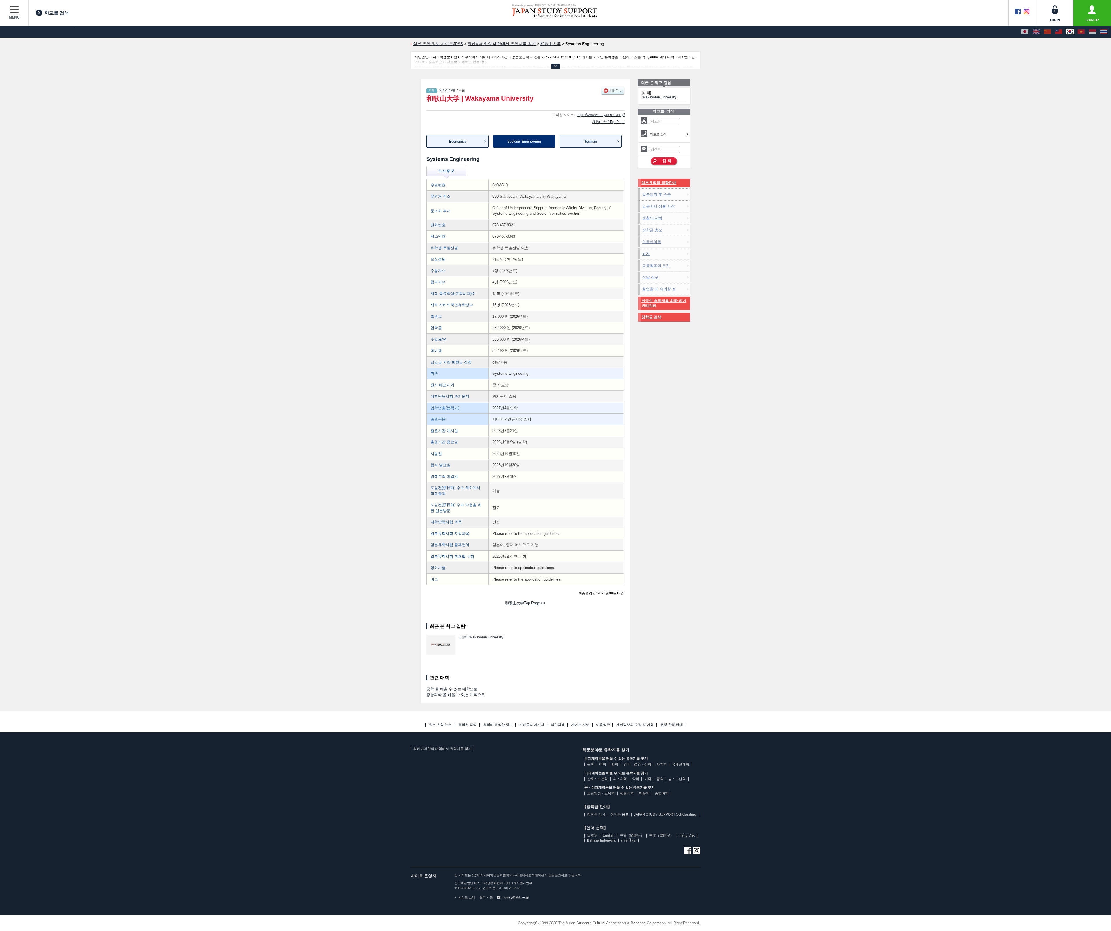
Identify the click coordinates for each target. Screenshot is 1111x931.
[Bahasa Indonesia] (1092, 32)
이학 (647, 779)
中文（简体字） (632, 835)
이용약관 (603, 725)
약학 (635, 779)
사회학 (661, 764)
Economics (457, 141)
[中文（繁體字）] (1058, 32)
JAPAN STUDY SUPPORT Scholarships (665, 814)
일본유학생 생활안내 (658, 183)
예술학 (644, 793)
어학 (602, 764)
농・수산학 (677, 779)
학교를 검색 (57, 12)
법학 (614, 764)
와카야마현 (447, 90)
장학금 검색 (651, 317)
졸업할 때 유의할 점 (659, 289)
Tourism (590, 141)
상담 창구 (650, 277)
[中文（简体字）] (1047, 32)
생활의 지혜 (652, 218)
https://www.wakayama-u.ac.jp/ (601, 115)
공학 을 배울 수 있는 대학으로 (451, 689)
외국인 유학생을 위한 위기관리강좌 (663, 303)
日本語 (592, 835)
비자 (646, 253)
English (609, 835)
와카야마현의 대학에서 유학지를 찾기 (442, 749)
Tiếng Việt (687, 835)
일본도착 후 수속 (656, 194)
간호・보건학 (597, 779)
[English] (1036, 32)
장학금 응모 (652, 230)
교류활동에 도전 (656, 265)
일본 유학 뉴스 (440, 725)
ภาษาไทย (628, 840)
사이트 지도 (580, 725)
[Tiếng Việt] (1081, 32)
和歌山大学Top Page (608, 122)
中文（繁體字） (661, 835)
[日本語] (1024, 32)
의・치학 (620, 779)
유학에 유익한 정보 (498, 725)
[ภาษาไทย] (1103, 32)
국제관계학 (680, 764)
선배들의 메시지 (531, 725)
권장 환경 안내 (671, 725)
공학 (659, 779)
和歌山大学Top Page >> (525, 603)
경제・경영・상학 (637, 764)
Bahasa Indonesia (601, 840)
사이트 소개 (466, 897)
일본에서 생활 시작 (658, 206)
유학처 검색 (467, 725)
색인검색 (558, 725)
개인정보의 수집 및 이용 (635, 725)
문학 (590, 764)
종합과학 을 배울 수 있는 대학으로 (455, 695)
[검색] (664, 161)
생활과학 (627, 793)
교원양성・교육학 (601, 793)
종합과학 (662, 793)
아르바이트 (651, 242)
